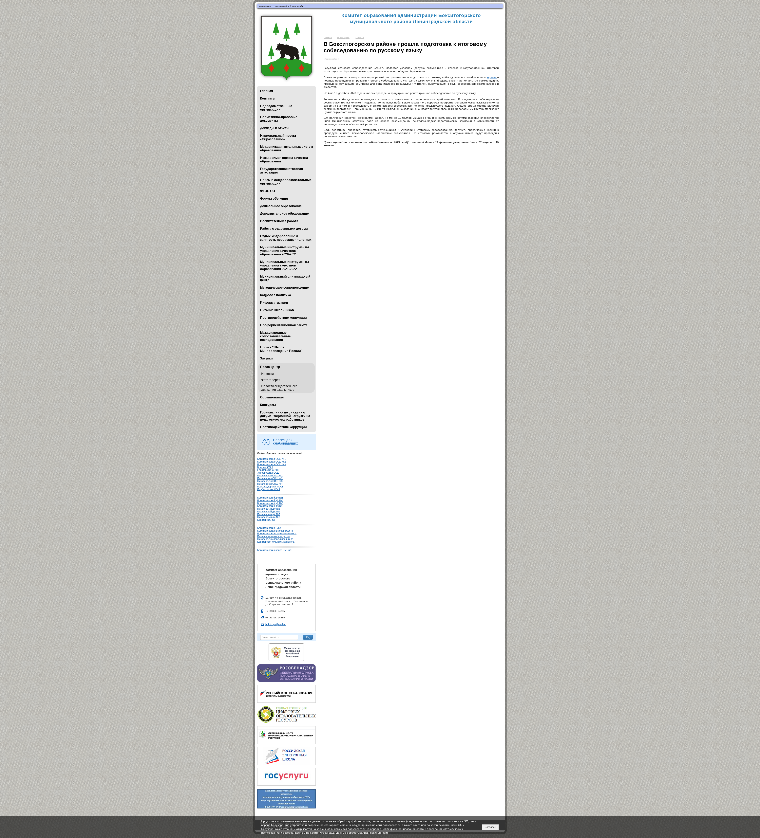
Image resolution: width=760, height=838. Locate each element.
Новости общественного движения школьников (279, 387)
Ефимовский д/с (266, 520)
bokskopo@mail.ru (275, 624)
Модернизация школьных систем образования (286, 148)
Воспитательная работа (279, 221)
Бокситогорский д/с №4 (270, 500)
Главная (266, 91)
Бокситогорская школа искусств (275, 530)
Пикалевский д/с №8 (268, 517)
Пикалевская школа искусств (273, 536)
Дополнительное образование (284, 213)
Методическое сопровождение (284, 287)
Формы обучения (274, 198)
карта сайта (298, 6)
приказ (492, 77)
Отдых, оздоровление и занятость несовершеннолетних (286, 237)
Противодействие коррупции (283, 317)
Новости (267, 373)
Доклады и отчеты (274, 128)
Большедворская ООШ (270, 486)
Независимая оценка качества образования (284, 159)
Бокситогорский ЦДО (269, 528)
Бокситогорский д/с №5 (270, 503)
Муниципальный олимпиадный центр (285, 278)
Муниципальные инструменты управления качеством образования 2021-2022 (284, 265)
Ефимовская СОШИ (268, 470)
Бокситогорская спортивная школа (276, 533)
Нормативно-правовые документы (278, 118)
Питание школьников (277, 310)
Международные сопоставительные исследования (275, 336)
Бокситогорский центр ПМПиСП (275, 550)
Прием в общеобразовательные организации (286, 181)
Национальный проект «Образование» (278, 137)
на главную (265, 6)
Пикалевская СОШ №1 (270, 475)
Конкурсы (268, 405)
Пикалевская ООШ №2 (270, 478)
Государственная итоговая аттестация (281, 170)
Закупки (266, 358)
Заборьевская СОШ (268, 472)
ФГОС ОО (267, 191)
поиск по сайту (281, 6)
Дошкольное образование (281, 206)
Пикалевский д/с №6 (268, 511)
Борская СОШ (265, 467)
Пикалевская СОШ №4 (270, 484)
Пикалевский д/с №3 (268, 508)
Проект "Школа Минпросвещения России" (281, 349)
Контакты (267, 98)
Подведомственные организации (276, 107)
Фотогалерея (270, 380)
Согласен (490, 827)
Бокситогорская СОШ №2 (271, 461)
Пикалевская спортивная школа (275, 539)
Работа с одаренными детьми (284, 228)
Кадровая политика (275, 295)
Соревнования (272, 397)
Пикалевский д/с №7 (268, 514)
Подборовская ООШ (268, 489)
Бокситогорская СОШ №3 (271, 464)
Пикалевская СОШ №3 (270, 481)
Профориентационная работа (284, 325)
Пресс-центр (270, 367)
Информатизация (274, 302)
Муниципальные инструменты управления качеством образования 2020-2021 (284, 251)
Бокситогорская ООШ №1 (271, 459)
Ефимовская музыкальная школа (275, 541)
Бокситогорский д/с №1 (270, 497)
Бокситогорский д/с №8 (270, 506)
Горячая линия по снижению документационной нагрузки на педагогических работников (285, 416)
